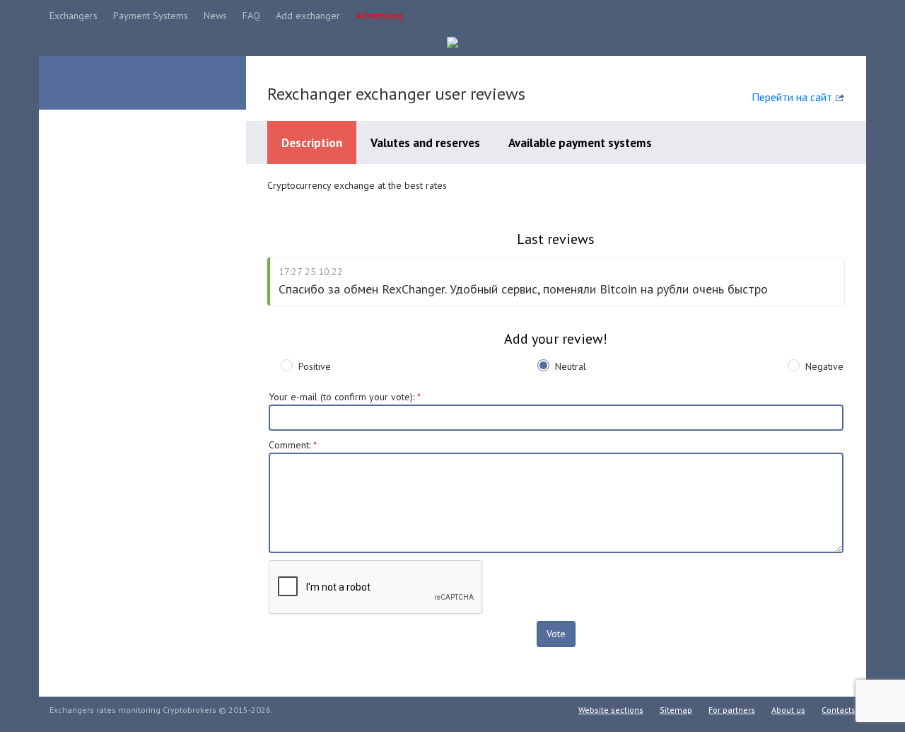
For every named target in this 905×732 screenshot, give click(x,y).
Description (311, 143)
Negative (824, 366)
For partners (731, 709)
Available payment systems (580, 143)
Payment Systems (150, 15)
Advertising (379, 15)
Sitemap (676, 709)
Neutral (570, 366)
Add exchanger (308, 15)
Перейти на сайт (792, 97)
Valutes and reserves (425, 143)
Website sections (610, 709)
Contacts (839, 709)
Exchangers (73, 15)
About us (788, 709)
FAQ (251, 15)
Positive (314, 366)
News (215, 15)
